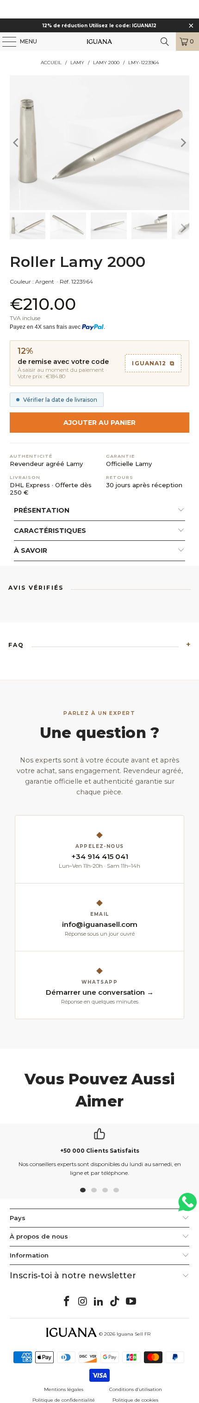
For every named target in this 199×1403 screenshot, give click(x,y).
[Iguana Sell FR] (99, 41)
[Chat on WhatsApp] (187, 1206)
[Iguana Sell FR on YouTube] (131, 1302)
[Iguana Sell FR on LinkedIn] (99, 1302)
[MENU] (4, 41)
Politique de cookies (135, 1400)
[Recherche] (165, 41)
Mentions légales (63, 1389)
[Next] (182, 142)
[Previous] (16, 142)
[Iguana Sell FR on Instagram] (83, 1302)
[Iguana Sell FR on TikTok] (115, 1302)
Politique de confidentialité (63, 1400)
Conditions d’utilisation (135, 1389)
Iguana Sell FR (133, 1334)
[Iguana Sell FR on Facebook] (67, 1302)
